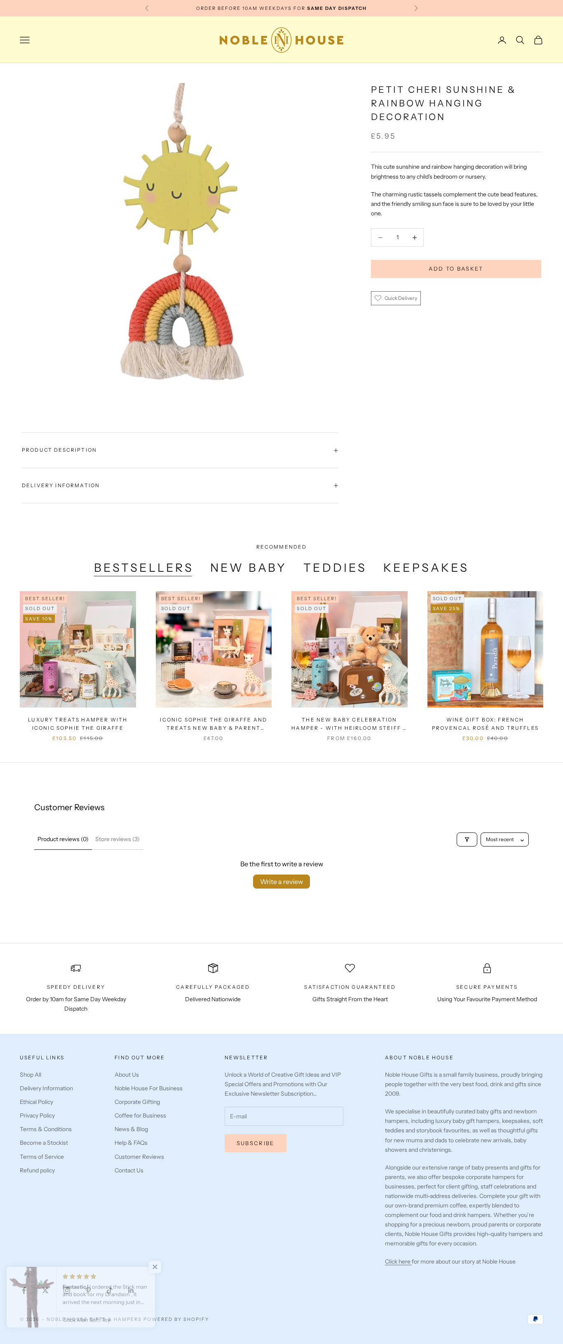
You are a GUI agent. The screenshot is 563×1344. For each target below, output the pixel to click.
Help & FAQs (131, 1142)
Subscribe (255, 1143)
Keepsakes (426, 568)
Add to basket (456, 269)
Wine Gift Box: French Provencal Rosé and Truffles (485, 724)
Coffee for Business (140, 1115)
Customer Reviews (139, 1156)
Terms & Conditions (46, 1129)
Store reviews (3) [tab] (117, 839)
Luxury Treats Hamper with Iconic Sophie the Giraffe (77, 724)
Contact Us (129, 1170)
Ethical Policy (36, 1102)
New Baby (248, 568)
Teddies (335, 568)
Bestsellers (144, 568)
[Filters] (467, 839)
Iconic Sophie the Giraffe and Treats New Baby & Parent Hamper (213, 725)
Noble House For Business (149, 1088)
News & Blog (131, 1129)
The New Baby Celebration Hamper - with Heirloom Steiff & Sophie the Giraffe (349, 725)
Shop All (30, 1074)
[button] (165, 1267)
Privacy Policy (37, 1115)
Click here (398, 1261)
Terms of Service (42, 1156)
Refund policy (37, 1170)
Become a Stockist (44, 1142)
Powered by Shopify (176, 1319)
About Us (127, 1074)
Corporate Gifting (137, 1102)
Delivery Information (46, 1088)
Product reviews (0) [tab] (63, 839)
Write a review (281, 881)
